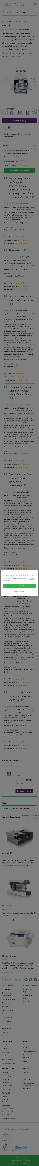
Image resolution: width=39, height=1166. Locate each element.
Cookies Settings (19, 591)
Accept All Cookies (19, 585)
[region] (19, 583)
